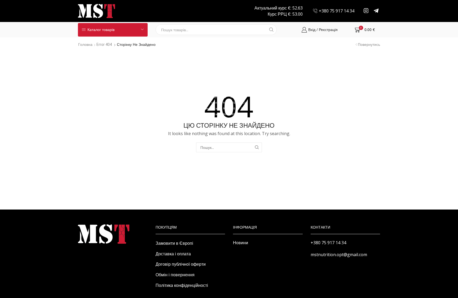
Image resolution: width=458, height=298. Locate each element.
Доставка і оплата (173, 254)
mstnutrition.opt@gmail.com (339, 254)
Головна (85, 44)
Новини (240, 243)
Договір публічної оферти (181, 264)
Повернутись (369, 44)
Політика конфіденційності (182, 285)
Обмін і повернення (175, 275)
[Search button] (271, 30)
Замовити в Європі (174, 243)
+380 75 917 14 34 (328, 243)
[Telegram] (376, 11)
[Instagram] (366, 11)
